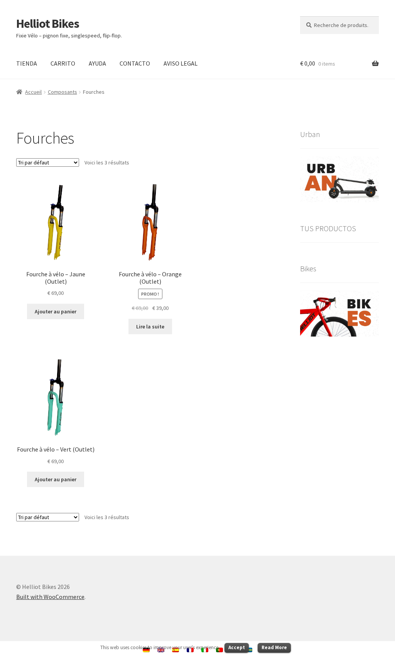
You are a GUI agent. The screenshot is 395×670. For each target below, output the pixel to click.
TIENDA (26, 63)
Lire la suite (150, 326)
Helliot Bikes (47, 23)
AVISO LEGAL (181, 63)
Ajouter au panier (55, 311)
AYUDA (97, 63)
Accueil (33, 91)
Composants (62, 91)
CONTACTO (135, 63)
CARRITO (63, 63)
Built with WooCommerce (50, 597)
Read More (274, 647)
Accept (236, 647)
